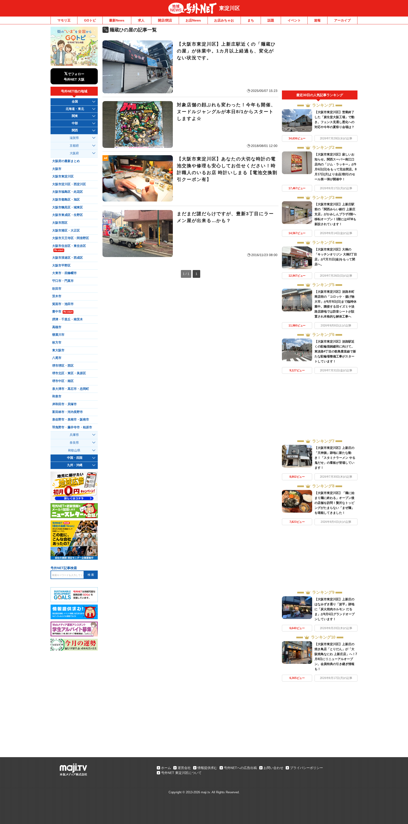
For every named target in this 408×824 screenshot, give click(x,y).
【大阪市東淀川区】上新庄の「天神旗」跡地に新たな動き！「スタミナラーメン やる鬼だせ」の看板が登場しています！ (334, 457)
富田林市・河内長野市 (67, 412)
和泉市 (56, 396)
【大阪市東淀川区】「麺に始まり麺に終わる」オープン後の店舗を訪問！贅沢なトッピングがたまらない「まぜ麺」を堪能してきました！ (334, 503)
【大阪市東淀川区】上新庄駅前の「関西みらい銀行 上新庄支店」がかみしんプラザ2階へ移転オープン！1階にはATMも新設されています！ (335, 214)
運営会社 (184, 768)
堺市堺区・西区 (63, 365)
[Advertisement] (319, 58)
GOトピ (90, 20)
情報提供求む (207, 768)
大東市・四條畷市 (64, 273)
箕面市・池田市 (63, 304)
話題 (271, 20)
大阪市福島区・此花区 (67, 191)
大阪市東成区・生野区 (67, 215)
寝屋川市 (58, 334)
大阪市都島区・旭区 (66, 199)
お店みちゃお (224, 20)
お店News (193, 20)
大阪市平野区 (61, 265)
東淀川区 (229, 8)
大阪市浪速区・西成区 (67, 257)
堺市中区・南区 (63, 381)
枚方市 (56, 342)
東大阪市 (58, 350)
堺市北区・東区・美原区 (69, 373)
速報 (317, 20)
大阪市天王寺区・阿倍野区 (70, 238)
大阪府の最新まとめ (66, 161)
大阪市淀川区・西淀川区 (69, 184)
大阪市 (56, 169)
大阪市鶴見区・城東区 (67, 207)
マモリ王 (64, 20)
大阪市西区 (60, 222)
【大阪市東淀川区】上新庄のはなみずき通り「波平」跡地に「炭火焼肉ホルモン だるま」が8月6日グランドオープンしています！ (334, 609)
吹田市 (56, 288)
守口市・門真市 (63, 281)
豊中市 (62, 311)
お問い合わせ (273, 768)
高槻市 (56, 327)
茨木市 (56, 296)
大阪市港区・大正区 (66, 230)
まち (250, 20)
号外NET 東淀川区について (181, 773)
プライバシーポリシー (306, 768)
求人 (141, 20)
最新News (116, 20)
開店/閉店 (165, 20)
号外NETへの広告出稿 (240, 768)
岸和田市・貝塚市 (64, 404)
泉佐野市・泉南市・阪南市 (70, 419)
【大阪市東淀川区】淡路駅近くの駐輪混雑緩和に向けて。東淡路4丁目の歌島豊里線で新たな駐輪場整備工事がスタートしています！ (335, 351)
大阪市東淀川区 (63, 176)
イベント (294, 20)
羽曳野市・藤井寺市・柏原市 (72, 427)
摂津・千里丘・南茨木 (67, 319)
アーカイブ (342, 20)
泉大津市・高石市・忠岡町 (70, 389)
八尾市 (56, 358)
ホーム (166, 768)
